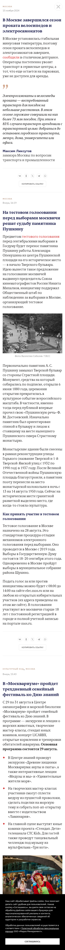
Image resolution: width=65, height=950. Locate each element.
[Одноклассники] (26, 176)
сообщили (11, 57)
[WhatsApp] (45, 176)
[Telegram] (38, 176)
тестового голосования (41, 237)
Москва (7, 6)
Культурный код (13, 669)
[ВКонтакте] (20, 176)
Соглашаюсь (32, 941)
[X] (32, 176)
